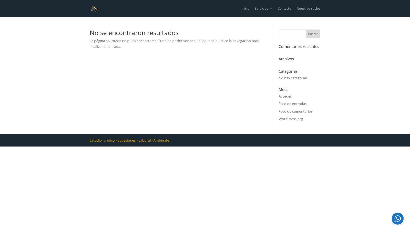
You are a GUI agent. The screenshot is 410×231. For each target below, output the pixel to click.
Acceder (285, 96)
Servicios (261, 8)
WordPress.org (291, 119)
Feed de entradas (293, 103)
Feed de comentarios (296, 111)
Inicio (245, 8)
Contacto (284, 8)
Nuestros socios (308, 8)
